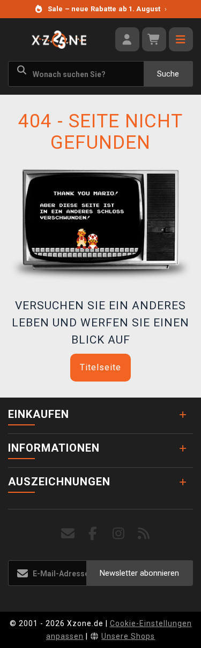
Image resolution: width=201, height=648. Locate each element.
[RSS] (144, 534)
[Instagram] (118, 534)
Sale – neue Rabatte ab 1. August (107, 9)
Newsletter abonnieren (139, 573)
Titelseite (100, 367)
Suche (168, 74)
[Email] (67, 534)
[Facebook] (93, 534)
